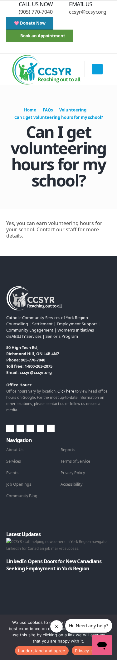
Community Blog (21, 495)
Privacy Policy (73, 472)
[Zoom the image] (34, 289)
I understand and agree (42, 650)
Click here (65, 391)
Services (13, 461)
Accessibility (71, 484)
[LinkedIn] (65, 49)
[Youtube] (45, 49)
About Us (14, 449)
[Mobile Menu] (97, 69)
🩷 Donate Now (30, 23)
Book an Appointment (42, 36)
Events (12, 472)
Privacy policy (88, 650)
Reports (68, 449)
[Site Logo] (46, 69)
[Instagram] (55, 49)
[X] (34, 49)
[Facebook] (24, 49)
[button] (11, 49)
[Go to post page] (7, 575)
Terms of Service (75, 461)
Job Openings (18, 484)
